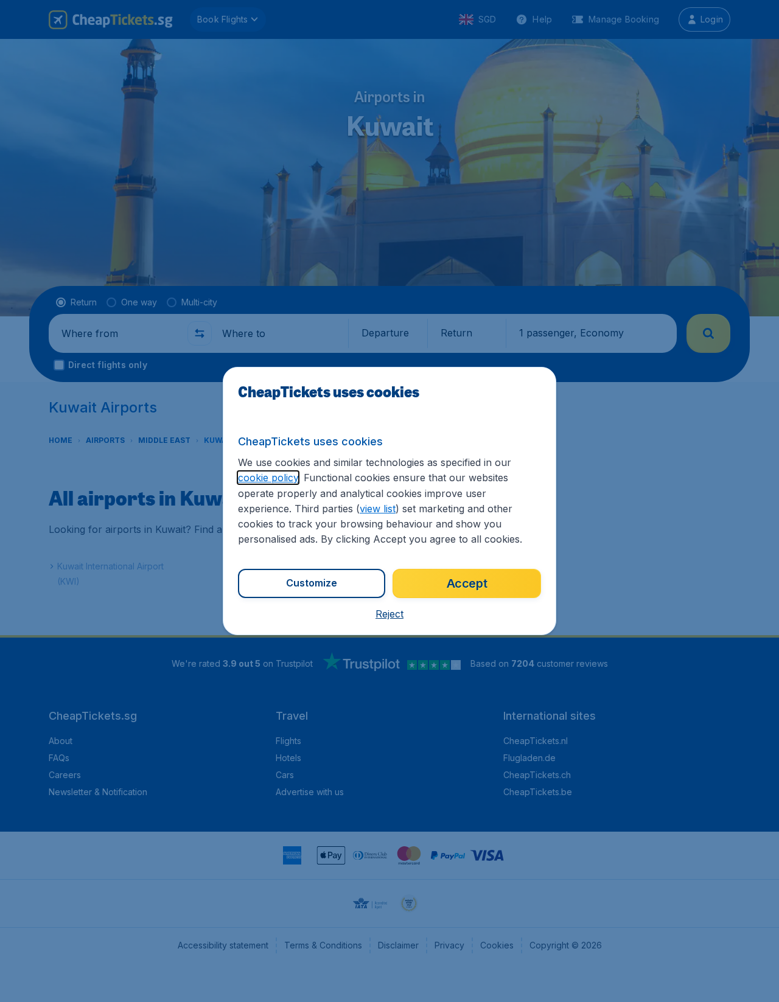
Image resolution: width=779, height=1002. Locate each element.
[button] (389, 614)
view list (378, 509)
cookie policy (268, 477)
